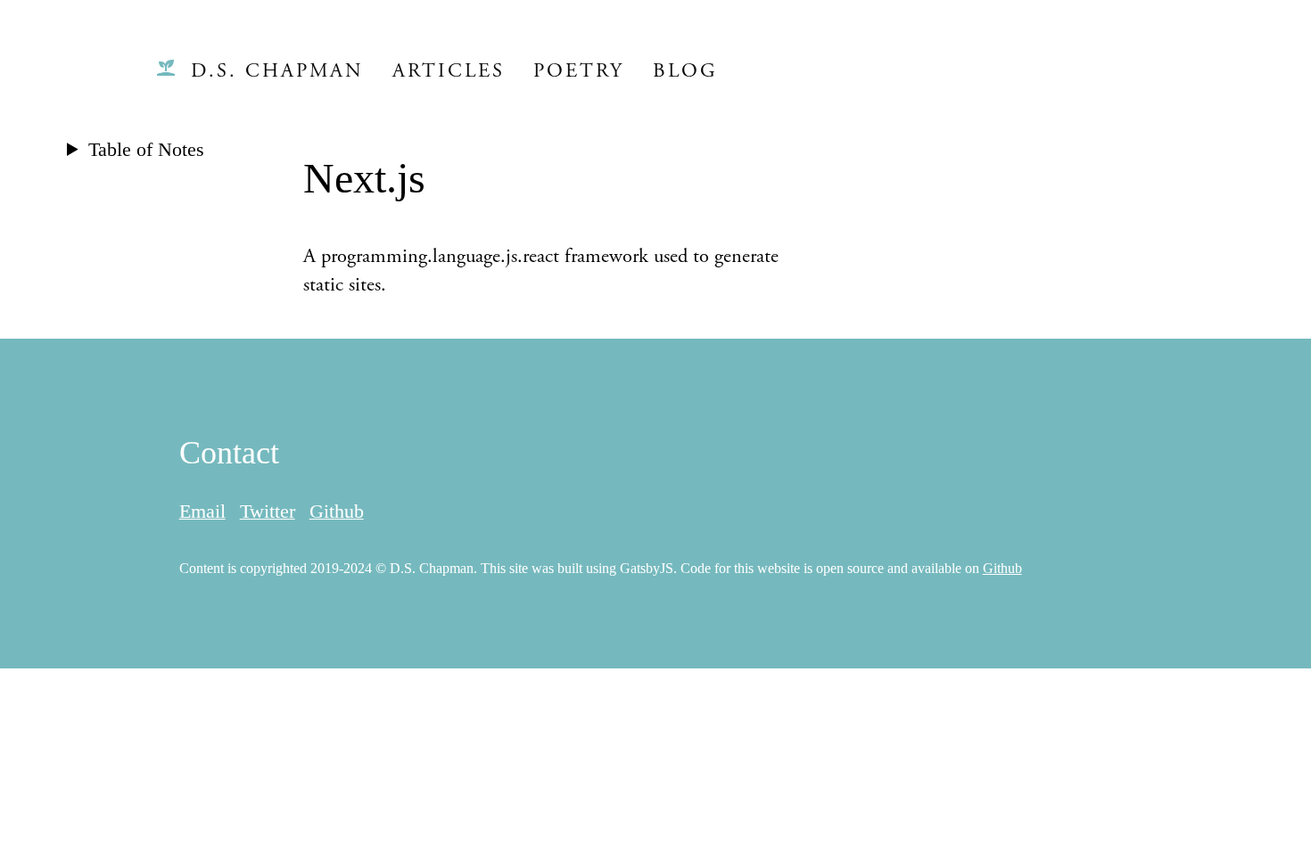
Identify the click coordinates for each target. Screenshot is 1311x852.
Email (202, 511)
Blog (685, 71)
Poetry (578, 71)
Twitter (267, 511)
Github (336, 511)
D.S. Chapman (277, 71)
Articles (448, 71)
